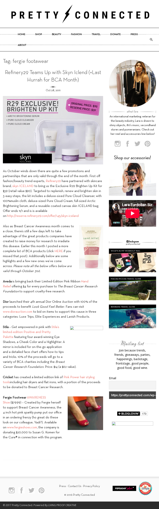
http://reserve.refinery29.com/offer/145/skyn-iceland (43, 216)
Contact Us (74, 486)
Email (112, 378)
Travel (96, 34)
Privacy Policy (91, 486)
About (22, 45)
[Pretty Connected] (79, 14)
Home (21, 34)
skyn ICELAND (23, 186)
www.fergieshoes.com (22, 427)
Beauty (56, 34)
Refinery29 (53, 181)
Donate (115, 34)
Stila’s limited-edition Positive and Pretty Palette (31, 332)
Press (134, 34)
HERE (58, 251)
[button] (151, 40)
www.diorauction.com (17, 311)
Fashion (76, 34)
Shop (38, 34)
